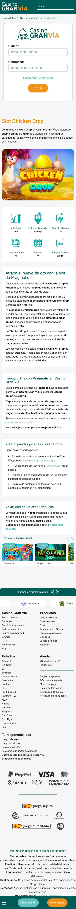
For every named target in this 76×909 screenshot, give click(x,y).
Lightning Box (9, 695)
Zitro (4, 726)
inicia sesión (54, 466)
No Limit (6, 707)
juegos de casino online (19, 422)
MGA (4, 699)
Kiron (4, 688)
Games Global (9, 676)
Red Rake (7, 715)
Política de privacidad (49, 896)
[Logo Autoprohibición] (59, 816)
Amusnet (6, 661)
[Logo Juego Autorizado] (31, 826)
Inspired (6, 684)
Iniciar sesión (28, 902)
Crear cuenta (57, 902)
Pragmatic (7, 711)
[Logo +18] (60, 827)
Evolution (6, 672)
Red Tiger (7, 719)
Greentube (7, 680)
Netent (5, 703)
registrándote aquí (44, 460)
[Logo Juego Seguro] (38, 806)
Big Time (6, 664)
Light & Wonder (10, 692)
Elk (3, 668)
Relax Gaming (9, 723)
